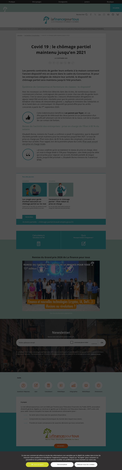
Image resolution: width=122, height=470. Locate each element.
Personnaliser (62, 464)
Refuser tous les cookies (86, 464)
